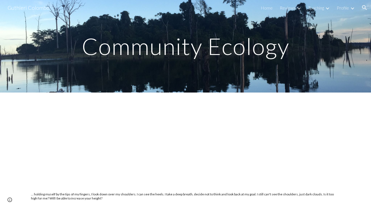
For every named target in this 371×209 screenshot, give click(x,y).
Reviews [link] (287, 7)
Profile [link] (343, 7)
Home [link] (267, 7)
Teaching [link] (316, 7)
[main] (185, 46)
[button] (364, 7)
